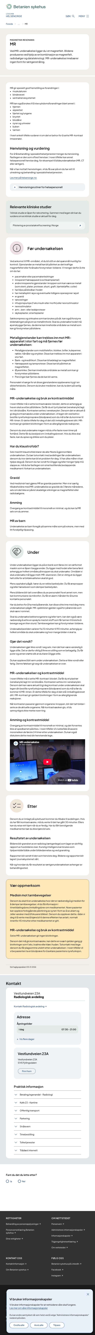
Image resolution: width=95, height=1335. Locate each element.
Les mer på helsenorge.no (23, 177)
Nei (23, 1181)
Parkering (25, 1118)
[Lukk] (88, 1294)
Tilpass (56, 1325)
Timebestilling (27, 1134)
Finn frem (27, 1071)
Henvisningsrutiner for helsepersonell (41, 187)
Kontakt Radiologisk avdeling (29, 1006)
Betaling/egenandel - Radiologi (36, 1094)
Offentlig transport (29, 1110)
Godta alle (18, 1325)
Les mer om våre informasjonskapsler (29, 1308)
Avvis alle (38, 1325)
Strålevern (25, 1126)
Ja (11, 1181)
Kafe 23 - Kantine (28, 1102)
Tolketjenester (27, 1142)
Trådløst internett (29, 1150)
